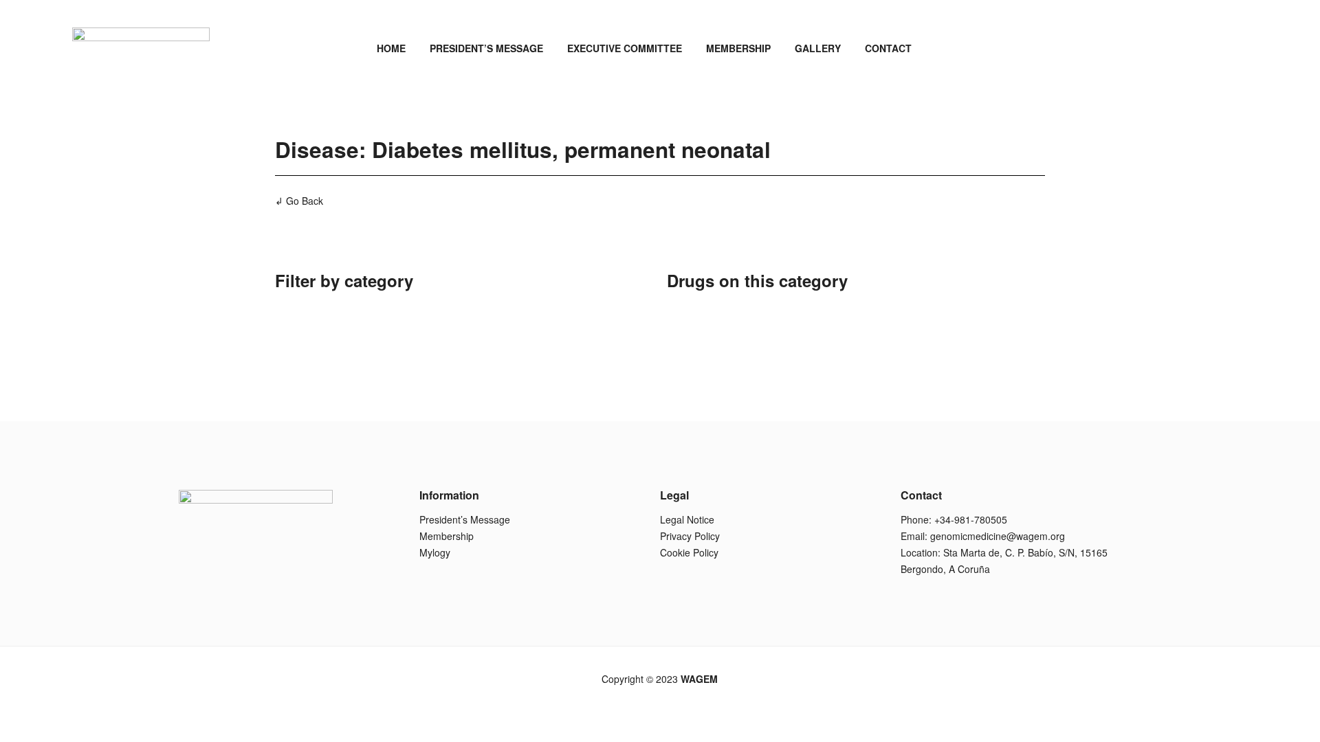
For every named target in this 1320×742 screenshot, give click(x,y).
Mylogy (434, 552)
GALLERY (818, 48)
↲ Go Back (299, 200)
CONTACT (888, 48)
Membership (446, 536)
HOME (391, 48)
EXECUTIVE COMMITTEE (624, 48)
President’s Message (464, 519)
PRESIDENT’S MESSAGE (486, 48)
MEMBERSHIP (738, 48)
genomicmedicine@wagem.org (997, 536)
